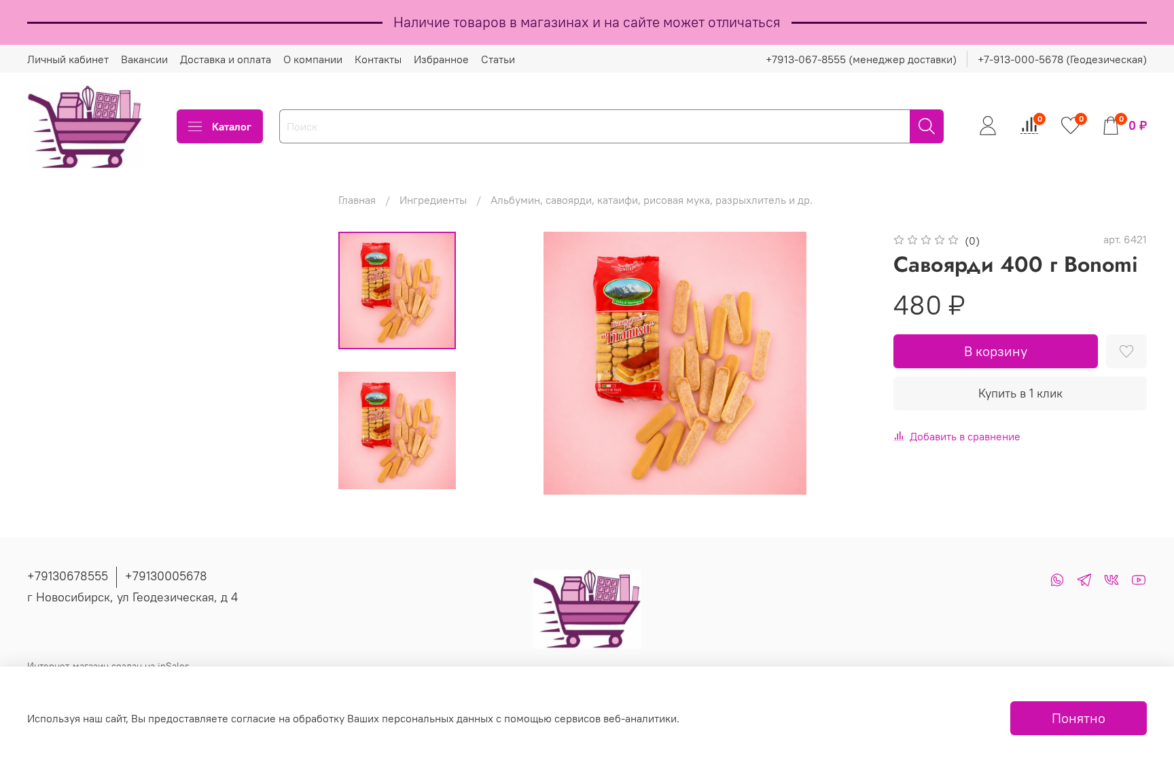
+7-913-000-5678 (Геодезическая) (1062, 59)
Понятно (1078, 717)
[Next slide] (844, 363)
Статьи (498, 59)
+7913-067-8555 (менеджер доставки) (861, 59)
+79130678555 (67, 576)
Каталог (231, 126)
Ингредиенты (433, 200)
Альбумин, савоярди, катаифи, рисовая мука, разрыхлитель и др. (652, 200)
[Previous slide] (504, 363)
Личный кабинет (68, 59)
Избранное (441, 59)
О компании (312, 59)
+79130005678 (166, 576)
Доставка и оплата (225, 59)
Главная (357, 200)
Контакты (378, 59)
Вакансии (144, 59)
